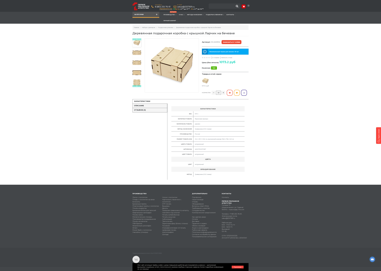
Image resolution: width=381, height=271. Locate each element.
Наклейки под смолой (171, 213)
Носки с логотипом (169, 197)
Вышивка (165, 206)
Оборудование (198, 204)
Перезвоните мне (166, 9)
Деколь (165, 208)
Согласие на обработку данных (204, 234)
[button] (378, 135)
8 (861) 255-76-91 (162, 7)
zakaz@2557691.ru (186, 7)
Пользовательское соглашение (204, 237)
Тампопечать (167, 221)
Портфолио (196, 197)
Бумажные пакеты (139, 204)
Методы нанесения (194, 14)
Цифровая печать (169, 230)
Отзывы (195, 202)
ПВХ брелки (137, 223)
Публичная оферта (199, 230)
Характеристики (142, 101)
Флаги (134, 228)
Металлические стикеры (142, 217)
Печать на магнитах (139, 221)
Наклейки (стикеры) (140, 232)
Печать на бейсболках (171, 215)
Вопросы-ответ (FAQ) (200, 206)
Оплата (195, 219)
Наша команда (197, 199)
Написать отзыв (226, 57)
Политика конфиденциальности (204, 232)
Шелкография (168, 232)
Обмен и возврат (198, 226)
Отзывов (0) (140, 110)
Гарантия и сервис (199, 223)
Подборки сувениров (214, 14)
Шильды (165, 234)
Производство (169, 13)
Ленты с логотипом (139, 197)
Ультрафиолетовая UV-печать (174, 228)
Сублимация (167, 219)
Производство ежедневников (144, 219)
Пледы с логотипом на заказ (143, 199)
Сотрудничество (198, 210)
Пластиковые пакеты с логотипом (145, 206)
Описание (139, 106)
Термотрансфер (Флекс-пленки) (175, 223)
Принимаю (237, 267)
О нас (181, 14)
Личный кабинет (169, 20)
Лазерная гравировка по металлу (175, 210)
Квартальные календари (142, 213)
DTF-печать (166, 204)
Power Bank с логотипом (142, 230)
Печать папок (137, 215)
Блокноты (136, 202)
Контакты (230, 14)
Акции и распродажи (200, 228)
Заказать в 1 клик (231, 42)
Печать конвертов (139, 208)
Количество (206, 92)
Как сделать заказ (199, 217)
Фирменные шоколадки (141, 226)
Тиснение (166, 226)
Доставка (195, 221)
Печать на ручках (169, 217)
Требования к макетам (201, 208)
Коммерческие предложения (204, 213)
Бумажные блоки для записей (144, 210)
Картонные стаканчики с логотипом (171, 201)
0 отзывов (215, 57)
